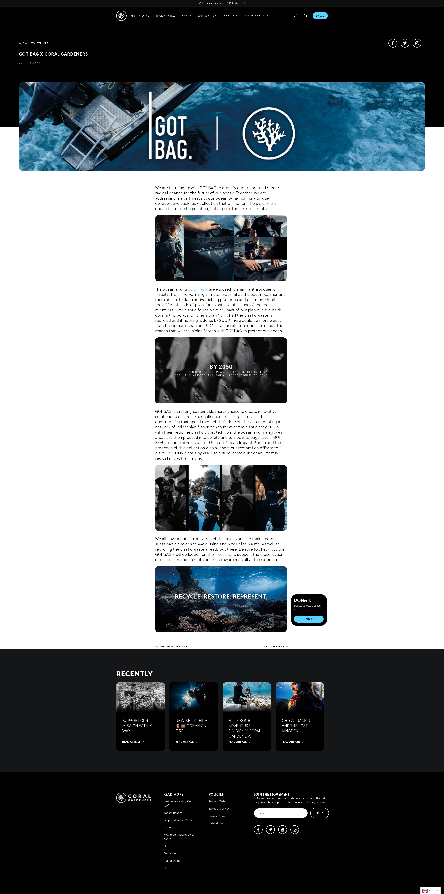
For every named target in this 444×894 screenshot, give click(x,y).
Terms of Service (219, 808)
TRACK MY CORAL (165, 15)
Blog (166, 868)
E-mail (261, 813)
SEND (319, 813)
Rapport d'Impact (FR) (178, 820)
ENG (431, 890)
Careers (168, 827)
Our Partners (172, 860)
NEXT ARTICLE (274, 646)
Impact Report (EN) (176, 812)
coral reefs (198, 289)
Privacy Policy (217, 815)
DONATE (320, 15)
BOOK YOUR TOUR (207, 15)
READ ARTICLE (131, 741)
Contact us (170, 853)
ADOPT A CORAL (140, 15)
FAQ (166, 846)
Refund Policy (217, 823)
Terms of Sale (217, 801)
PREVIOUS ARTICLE (173, 646)
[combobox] (430, 890)
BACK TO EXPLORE (35, 43)
